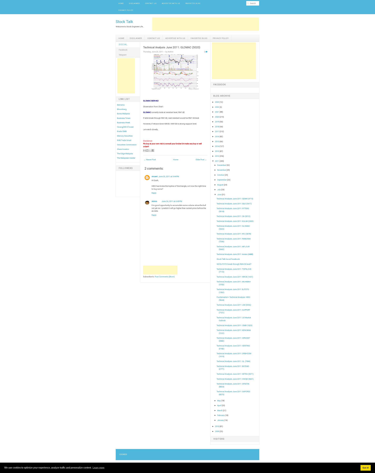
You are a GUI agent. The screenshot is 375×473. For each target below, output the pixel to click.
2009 (217, 431)
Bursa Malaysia (123, 114)
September (222, 180)
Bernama (121, 105)
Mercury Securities (125, 136)
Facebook (123, 50)
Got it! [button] (366, 468)
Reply (154, 193)
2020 (217, 117)
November (221, 170)
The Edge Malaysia (125, 153)
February (221, 415)
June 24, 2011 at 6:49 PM (172, 201)
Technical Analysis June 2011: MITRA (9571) (235, 374)
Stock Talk (124, 21)
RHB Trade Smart (124, 140)
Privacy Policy (125, 10)
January (220, 420)
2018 (217, 127)
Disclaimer (134, 3)
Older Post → (201, 159)
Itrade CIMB (122, 131)
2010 (217, 426)
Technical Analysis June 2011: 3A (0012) (233, 216)
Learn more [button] (98, 467)
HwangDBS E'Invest (125, 127)
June (219, 194)
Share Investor (123, 149)
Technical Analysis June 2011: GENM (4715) (235, 199)
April (219, 405)
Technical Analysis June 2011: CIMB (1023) (234, 325)
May (219, 401)
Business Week (123, 122)
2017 (217, 131)
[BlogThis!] (147, 150)
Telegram (123, 55)
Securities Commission (127, 145)
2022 (217, 107)
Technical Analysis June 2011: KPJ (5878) (234, 234)
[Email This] (144, 150)
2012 (217, 156)
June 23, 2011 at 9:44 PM (168, 176)
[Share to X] (150, 150)
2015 (217, 141)
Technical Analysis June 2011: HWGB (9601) (235, 379)
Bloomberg (122, 109)
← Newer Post (150, 159)
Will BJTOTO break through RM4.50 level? (234, 264)
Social (123, 44)
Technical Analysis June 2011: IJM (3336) (234, 305)
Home (121, 3)
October (221, 175)
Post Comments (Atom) (165, 277)
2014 (217, 146)
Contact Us (151, 3)
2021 (217, 112)
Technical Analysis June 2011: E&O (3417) (234, 204)
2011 (217, 161)
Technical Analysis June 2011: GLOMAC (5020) (171, 47)
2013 (217, 151)
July (219, 189)
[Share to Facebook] (152, 150)
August (220, 185)
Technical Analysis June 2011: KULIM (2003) (235, 221)
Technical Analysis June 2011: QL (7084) (233, 361)
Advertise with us (171, 3)
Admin (154, 201)
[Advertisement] (205, 24)
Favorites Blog (192, 3)
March (220, 410)
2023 (217, 102)
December (221, 165)
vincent (155, 176)
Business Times (123, 118)
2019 (217, 122)
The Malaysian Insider (126, 158)
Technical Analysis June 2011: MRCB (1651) (235, 277)
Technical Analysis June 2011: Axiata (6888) (235, 254)
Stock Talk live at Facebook (228, 259)
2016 (217, 136)
